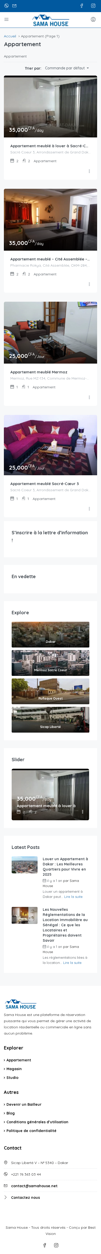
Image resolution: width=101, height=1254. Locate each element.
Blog (10, 1113)
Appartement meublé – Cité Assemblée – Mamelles (50, 259)
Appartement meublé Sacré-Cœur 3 (44, 483)
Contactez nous (25, 1197)
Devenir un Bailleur (23, 1104)
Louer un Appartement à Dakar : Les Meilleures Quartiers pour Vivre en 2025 (65, 867)
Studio (12, 1077)
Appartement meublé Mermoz (38, 372)
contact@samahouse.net (34, 1186)
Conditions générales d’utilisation (37, 1122)
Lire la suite (73, 897)
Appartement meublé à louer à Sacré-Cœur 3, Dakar (50, 145)
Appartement (18, 1060)
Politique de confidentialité (31, 1130)
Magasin (14, 1069)
